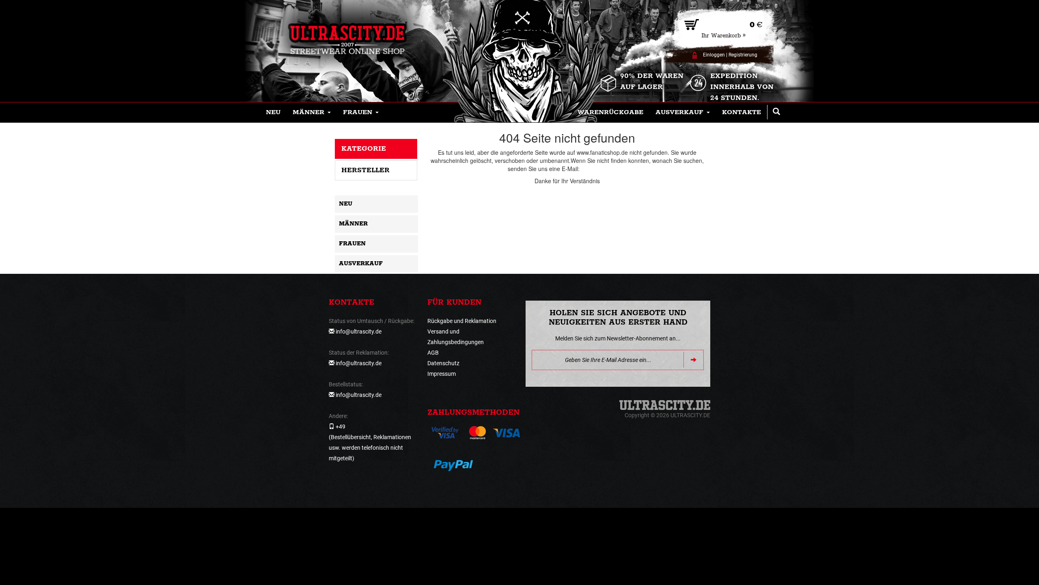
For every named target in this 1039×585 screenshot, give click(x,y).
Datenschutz (443, 363)
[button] (312, 112)
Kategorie (363, 148)
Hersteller (365, 170)
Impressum (441, 373)
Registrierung (743, 55)
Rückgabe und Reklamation (461, 321)
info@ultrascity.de (604, 169)
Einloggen (714, 55)
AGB (433, 352)
